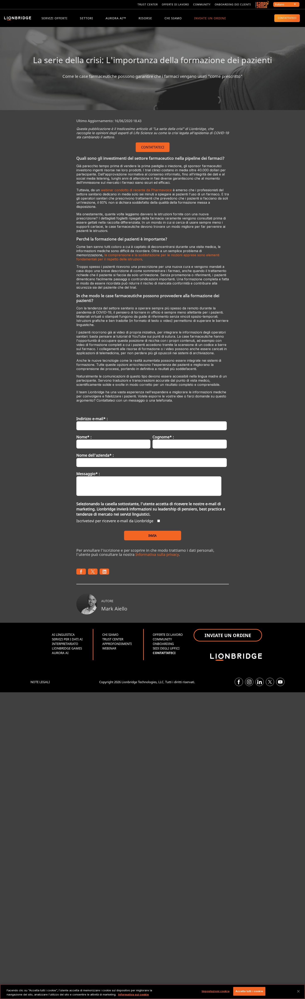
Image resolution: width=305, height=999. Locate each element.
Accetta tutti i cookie (249, 991)
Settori (86, 18)
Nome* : (84, 436)
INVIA (152, 535)
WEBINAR (109, 648)
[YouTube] (280, 682)
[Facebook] (239, 682)
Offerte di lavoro (175, 4)
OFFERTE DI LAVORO (168, 634)
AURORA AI (60, 653)
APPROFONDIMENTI (117, 644)
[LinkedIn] (259, 682)
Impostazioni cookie (215, 991)
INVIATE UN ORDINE (210, 18)
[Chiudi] (298, 991)
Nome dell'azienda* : (95, 455)
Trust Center (148, 4)
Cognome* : (163, 436)
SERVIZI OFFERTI (54, 18)
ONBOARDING (163, 644)
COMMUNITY (202, 4)
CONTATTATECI (287, 18)
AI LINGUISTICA (63, 634)
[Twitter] (270, 682)
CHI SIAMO (173, 18)
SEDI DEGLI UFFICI (166, 648)
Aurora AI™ (116, 18)
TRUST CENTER (112, 639)
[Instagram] (249, 682)
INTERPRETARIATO (65, 644)
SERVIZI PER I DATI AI (67, 639)
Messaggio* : (88, 473)
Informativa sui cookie (133, 994)
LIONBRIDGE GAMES (67, 648)
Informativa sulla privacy (157, 554)
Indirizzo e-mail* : (92, 418)
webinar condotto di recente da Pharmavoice (136, 190)
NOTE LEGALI (40, 682)
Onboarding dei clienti (233, 4)
